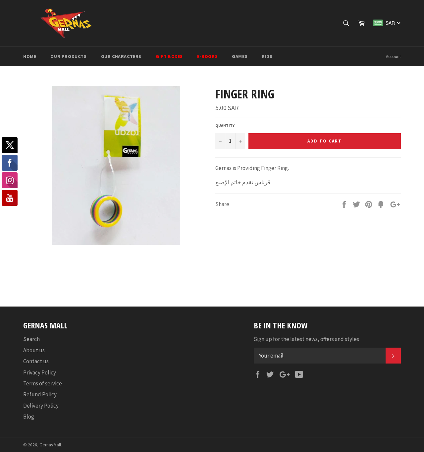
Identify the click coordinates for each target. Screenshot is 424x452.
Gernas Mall (50, 445)
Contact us (36, 361)
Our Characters (121, 56)
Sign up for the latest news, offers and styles (306, 339)
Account (393, 56)
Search (31, 339)
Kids (267, 56)
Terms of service (42, 383)
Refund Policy (40, 394)
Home (29, 56)
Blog (28, 416)
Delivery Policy (41, 405)
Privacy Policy (39, 372)
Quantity (225, 125)
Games (239, 56)
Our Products (68, 56)
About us (34, 350)
